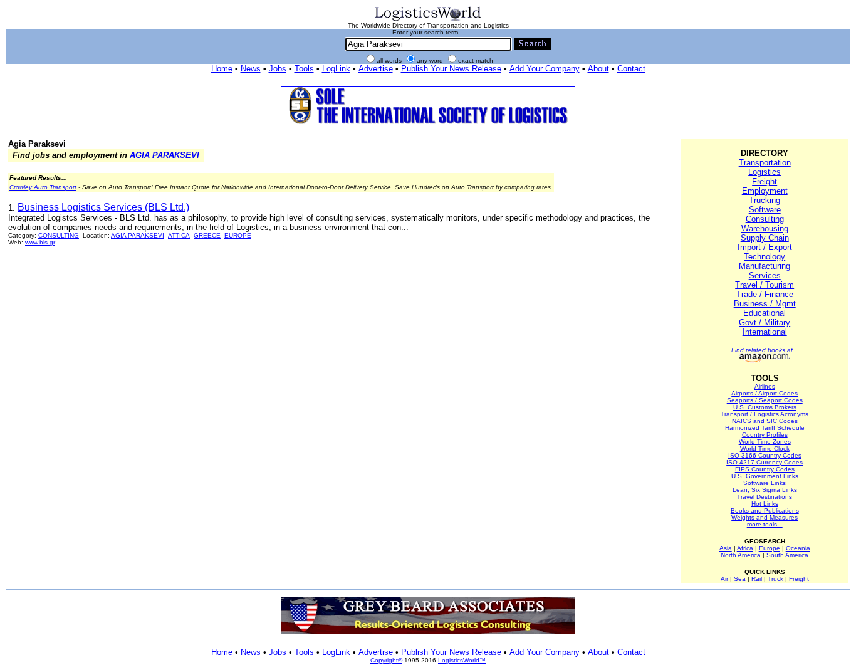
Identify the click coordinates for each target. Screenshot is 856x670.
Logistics (764, 172)
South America (787, 555)
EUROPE (237, 235)
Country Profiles (765, 434)
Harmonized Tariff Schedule (765, 427)
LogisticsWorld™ (462, 660)
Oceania (798, 548)
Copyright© (386, 660)
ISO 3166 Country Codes (764, 455)
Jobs (277, 68)
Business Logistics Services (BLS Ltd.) (103, 207)
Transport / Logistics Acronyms (764, 414)
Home (221, 68)
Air (724, 578)
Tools (304, 68)
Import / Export (765, 247)
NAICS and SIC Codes (765, 420)
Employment (765, 191)
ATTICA (179, 235)
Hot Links (764, 503)
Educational (764, 313)
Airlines (764, 386)
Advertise (375, 68)
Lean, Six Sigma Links (765, 489)
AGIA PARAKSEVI (164, 155)
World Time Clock (765, 448)
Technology (764, 256)
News (251, 68)
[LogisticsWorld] (428, 19)
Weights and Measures (764, 517)
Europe (769, 548)
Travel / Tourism (764, 285)
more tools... (765, 524)
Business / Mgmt (765, 303)
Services (765, 275)
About (598, 68)
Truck (775, 578)
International (765, 332)
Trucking (764, 200)
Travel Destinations (764, 496)
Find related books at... (764, 350)
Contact (631, 68)
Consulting (765, 219)
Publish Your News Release (451, 68)
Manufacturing (764, 266)
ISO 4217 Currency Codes (764, 462)
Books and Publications (765, 510)
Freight (764, 181)
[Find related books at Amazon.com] (764, 360)
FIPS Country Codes (765, 469)
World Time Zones (765, 441)
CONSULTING (58, 235)
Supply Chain (765, 238)
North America (741, 555)
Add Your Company (544, 68)
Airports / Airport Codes (764, 393)
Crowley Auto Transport (42, 187)
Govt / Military (764, 322)
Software (765, 209)
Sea (740, 578)
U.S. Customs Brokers (764, 407)
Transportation (765, 162)
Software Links (764, 482)
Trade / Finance (764, 294)
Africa (745, 548)
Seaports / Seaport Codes (765, 400)
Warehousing (764, 228)
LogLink (336, 68)
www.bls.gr (40, 242)
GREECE (207, 235)
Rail (756, 578)
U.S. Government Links (764, 476)
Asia (725, 548)
